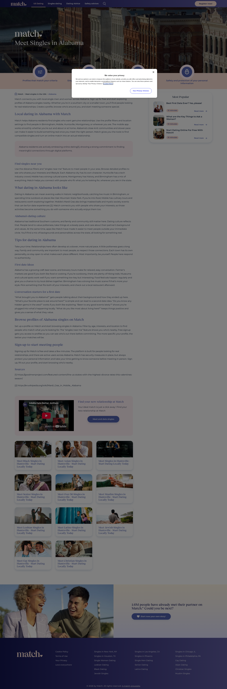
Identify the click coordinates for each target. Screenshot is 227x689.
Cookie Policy (108, 83)
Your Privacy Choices (141, 91)
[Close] (153, 72)
